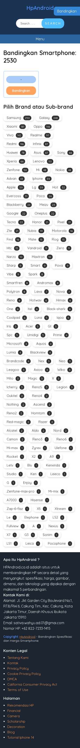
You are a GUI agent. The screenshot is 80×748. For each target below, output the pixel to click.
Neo (65, 361)
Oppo (42, 126)
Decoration (16, 727)
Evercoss (17, 196)
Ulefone (63, 448)
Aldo (38, 430)
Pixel (64, 222)
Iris (11, 326)
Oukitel (15, 396)
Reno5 (39, 387)
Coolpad (16, 317)
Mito (13, 378)
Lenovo (42, 161)
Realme (39, 135)
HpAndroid (40, 7)
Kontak (12, 663)
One (12, 309)
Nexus (56, 526)
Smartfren (17, 283)
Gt (52, 326)
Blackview (40, 352)
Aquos (43, 343)
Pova (61, 265)
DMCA (12, 679)
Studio (14, 474)
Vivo (14, 135)
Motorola (62, 231)
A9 (54, 456)
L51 (11, 543)
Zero (63, 248)
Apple (15, 187)
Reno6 (63, 439)
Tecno (15, 222)
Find (13, 239)
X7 (11, 535)
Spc (12, 335)
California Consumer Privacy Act (32, 684)
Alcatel (14, 430)
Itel (33, 309)
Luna (41, 317)
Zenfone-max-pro (23, 491)
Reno (13, 300)
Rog (58, 239)
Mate (35, 239)
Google (16, 213)
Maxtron (41, 257)
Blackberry (18, 204)
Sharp (14, 265)
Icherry (15, 387)
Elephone (33, 517)
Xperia (15, 161)
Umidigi (35, 335)
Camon (15, 439)
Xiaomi (15, 126)
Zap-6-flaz (17, 509)
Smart (38, 265)
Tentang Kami (17, 658)
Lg (37, 187)
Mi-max (14, 448)
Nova (63, 291)
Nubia (35, 231)
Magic (35, 378)
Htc (12, 248)
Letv (12, 465)
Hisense (39, 500)
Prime (60, 335)
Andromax (47, 283)
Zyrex (38, 448)
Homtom (40, 413)
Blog (11, 732)
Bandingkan (67, 11)
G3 (28, 535)
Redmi (15, 144)
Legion (65, 387)
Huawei (15, 152)
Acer (32, 326)
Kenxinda (55, 465)
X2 (36, 456)
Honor (40, 222)
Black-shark (59, 309)
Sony (64, 152)
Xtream (63, 509)
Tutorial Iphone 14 (20, 737)
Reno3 (39, 439)
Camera (13, 716)
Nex (44, 361)
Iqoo (63, 317)
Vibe (13, 274)
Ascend (41, 404)
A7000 (14, 500)
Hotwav (38, 300)
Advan (15, 178)
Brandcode (18, 361)
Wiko (63, 370)
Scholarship (16, 721)
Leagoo (15, 370)
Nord (60, 430)
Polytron (16, 291)
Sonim (50, 535)
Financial (13, 711)
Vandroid (37, 248)
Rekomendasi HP (20, 705)
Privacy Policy (18, 668)
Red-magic (18, 422)
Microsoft (17, 343)
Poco (44, 196)
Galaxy (48, 118)
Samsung (18, 118)
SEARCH (53, 23)
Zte (12, 231)
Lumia (14, 352)
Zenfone (17, 170)
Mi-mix (55, 491)
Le (11, 517)
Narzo (14, 257)
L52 (58, 517)
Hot (58, 187)
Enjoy (29, 482)
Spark (35, 274)
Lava (40, 291)
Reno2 (14, 413)
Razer (45, 422)
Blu (32, 465)
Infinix (40, 144)
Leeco (57, 474)
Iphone (41, 178)
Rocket (14, 456)
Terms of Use (17, 690)
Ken (35, 474)
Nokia (63, 170)
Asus (41, 152)
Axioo (41, 370)
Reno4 (39, 396)
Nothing (15, 404)
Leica (32, 543)
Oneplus (44, 213)
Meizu (47, 204)
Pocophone (59, 543)
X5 (41, 509)
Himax (63, 300)
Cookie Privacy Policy (24, 674)
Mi (41, 170)
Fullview (15, 526)
